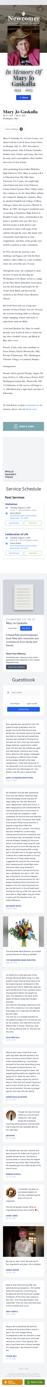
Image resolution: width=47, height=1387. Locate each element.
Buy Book (26, 628)
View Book (12, 628)
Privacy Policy (16, 1376)
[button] (23, 931)
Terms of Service (30, 1376)
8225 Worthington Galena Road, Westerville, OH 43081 (23, 516)
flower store (31, 408)
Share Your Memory (16, 667)
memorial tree (33, 405)
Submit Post (24, 709)
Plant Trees (33, 523)
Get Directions (14, 523)
